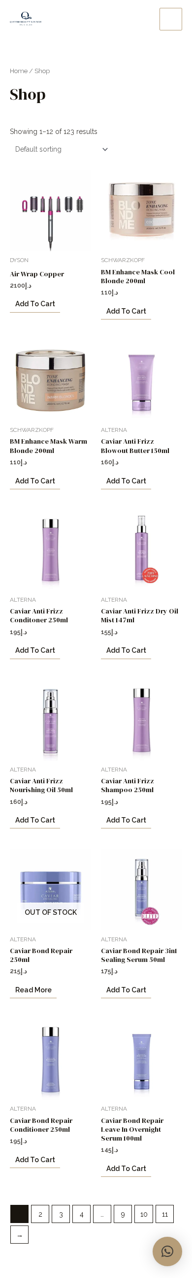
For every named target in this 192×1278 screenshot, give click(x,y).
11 (165, 1214)
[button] (167, 1251)
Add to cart (35, 304)
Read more (33, 990)
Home (19, 71)
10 (144, 1214)
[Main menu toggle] (171, 19)
